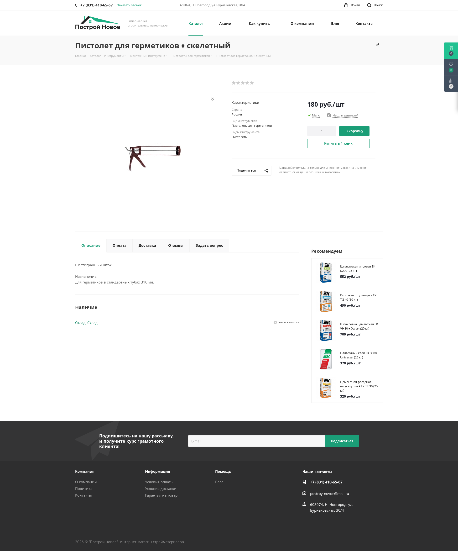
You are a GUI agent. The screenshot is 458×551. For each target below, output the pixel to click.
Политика (83, 488)
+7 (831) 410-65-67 (326, 482)
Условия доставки (161, 488)
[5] (252, 83)
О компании (86, 481)
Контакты (83, 495)
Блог (219, 481)
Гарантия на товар (161, 495)
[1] (234, 83)
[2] (238, 83)
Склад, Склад (86, 322)
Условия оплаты (159, 481)
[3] (243, 83)
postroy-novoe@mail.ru (329, 493)
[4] (247, 83)
